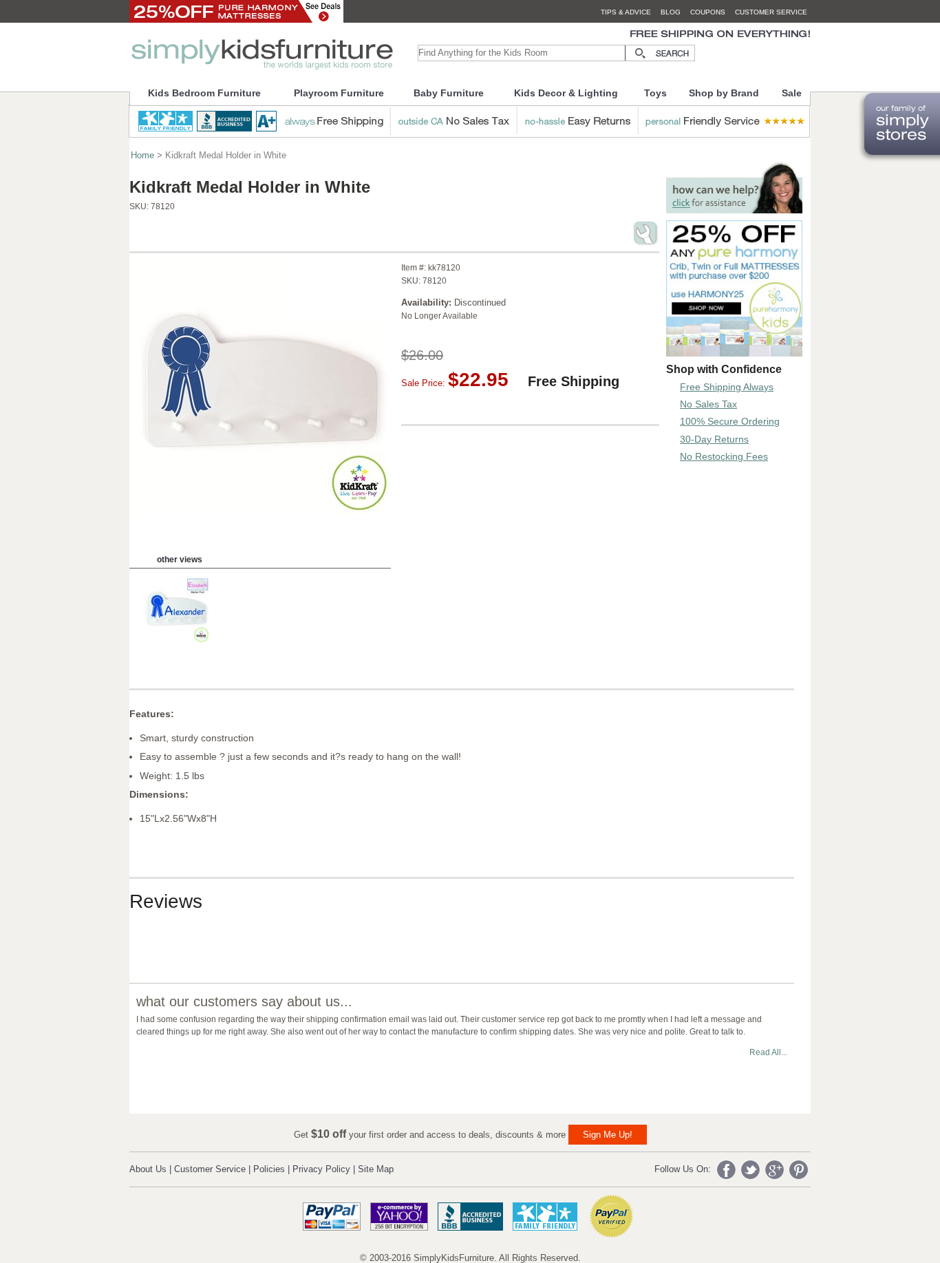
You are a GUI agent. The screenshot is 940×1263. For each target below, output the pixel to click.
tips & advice (626, 12)
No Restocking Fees (724, 456)
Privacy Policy (321, 1169)
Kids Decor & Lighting (566, 92)
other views (179, 559)
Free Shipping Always (726, 386)
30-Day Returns (714, 439)
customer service (771, 12)
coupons (707, 12)
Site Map (376, 1169)
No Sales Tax (708, 404)
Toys (655, 92)
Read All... (768, 1052)
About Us (148, 1169)
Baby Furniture (449, 92)
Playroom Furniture (339, 92)
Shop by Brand (724, 92)
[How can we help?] (734, 209)
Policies (269, 1169)
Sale (792, 92)
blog (671, 12)
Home (142, 155)
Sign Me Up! (607, 1134)
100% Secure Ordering (730, 421)
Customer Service (210, 1169)
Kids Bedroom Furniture (204, 92)
